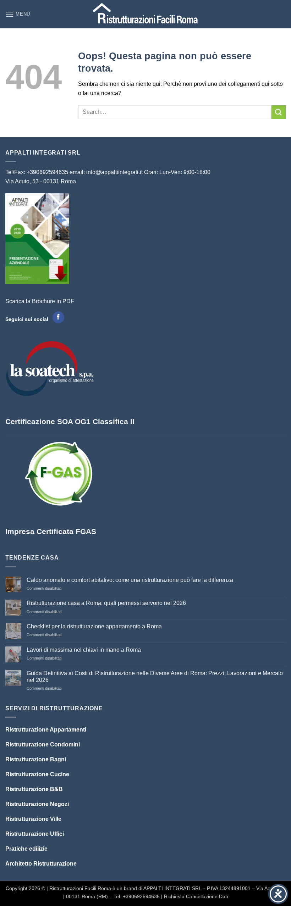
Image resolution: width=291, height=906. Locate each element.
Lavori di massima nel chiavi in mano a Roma (84, 650)
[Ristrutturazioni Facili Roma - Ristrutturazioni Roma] (146, 14)
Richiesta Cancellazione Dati (196, 896)
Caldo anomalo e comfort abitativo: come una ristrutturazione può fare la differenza (130, 580)
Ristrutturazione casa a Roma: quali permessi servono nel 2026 (106, 603)
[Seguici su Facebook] (58, 317)
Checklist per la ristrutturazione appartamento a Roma (94, 626)
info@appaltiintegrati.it (114, 172)
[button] (17, 14)
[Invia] (278, 112)
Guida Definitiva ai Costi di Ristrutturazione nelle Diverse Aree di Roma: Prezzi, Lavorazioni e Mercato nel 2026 (155, 676)
